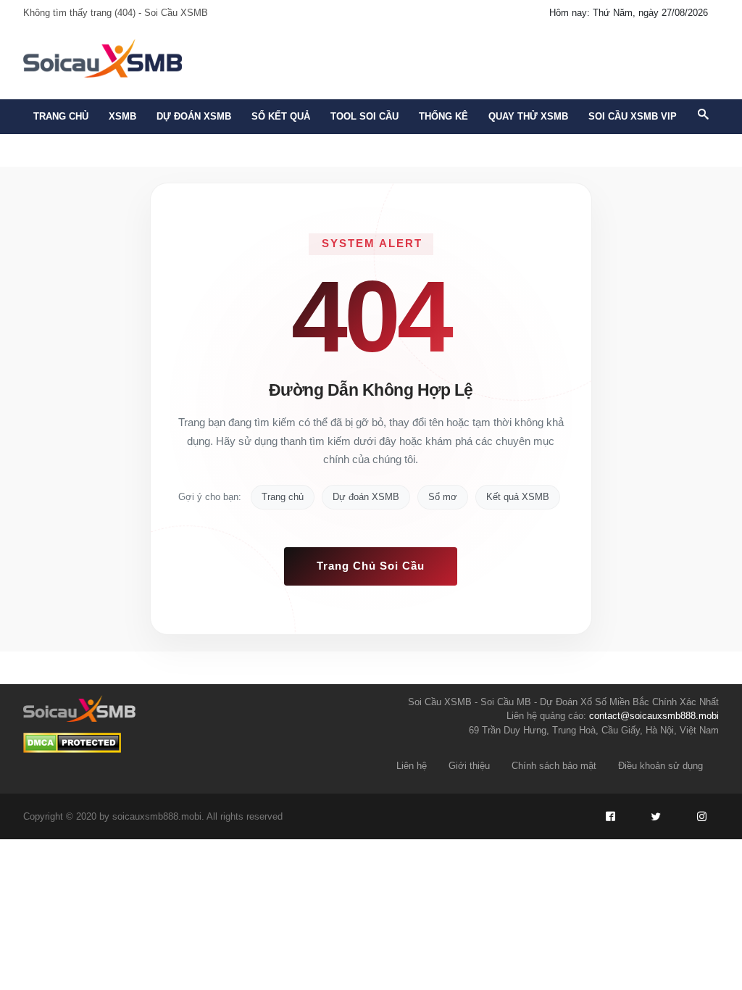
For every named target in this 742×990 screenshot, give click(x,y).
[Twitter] (655, 816)
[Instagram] (701, 816)
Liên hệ (411, 765)
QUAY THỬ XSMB (528, 116)
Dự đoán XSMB (366, 496)
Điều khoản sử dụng (660, 765)
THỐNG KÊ (443, 116)
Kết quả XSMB (517, 496)
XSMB (122, 116)
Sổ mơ (442, 496)
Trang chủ (60, 116)
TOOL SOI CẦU (364, 116)
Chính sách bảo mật (554, 765)
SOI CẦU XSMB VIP (632, 116)
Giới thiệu (469, 765)
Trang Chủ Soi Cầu (371, 566)
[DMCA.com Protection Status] (72, 743)
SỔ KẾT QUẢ (280, 116)
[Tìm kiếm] (703, 115)
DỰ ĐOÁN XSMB (194, 116)
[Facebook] (610, 816)
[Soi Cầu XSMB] (102, 57)
